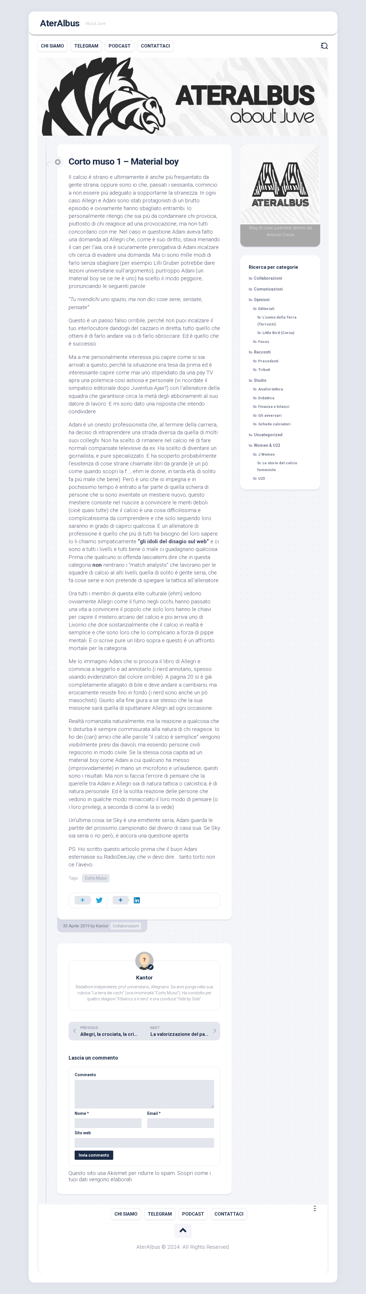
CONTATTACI (155, 46)
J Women (266, 454)
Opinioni (262, 299)
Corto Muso (96, 878)
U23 (261, 478)
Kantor (102, 925)
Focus (263, 341)
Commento (85, 1074)
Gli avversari (270, 415)
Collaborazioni (126, 926)
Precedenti (268, 361)
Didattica (266, 398)
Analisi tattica (270, 389)
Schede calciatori (274, 424)
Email (154, 1113)
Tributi (264, 370)
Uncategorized (268, 434)
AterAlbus (60, 23)
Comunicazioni (268, 289)
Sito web (83, 1133)
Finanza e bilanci (273, 406)
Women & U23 (267, 445)
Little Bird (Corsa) (278, 333)
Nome (82, 1113)
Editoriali (266, 309)
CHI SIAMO (52, 46)
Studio (260, 380)
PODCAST (120, 46)
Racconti (262, 352)
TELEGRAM (86, 46)
